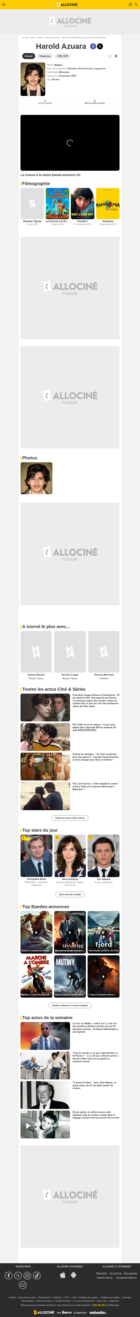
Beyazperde (130, 1273)
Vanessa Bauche (36, 674)
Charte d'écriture (63, 1301)
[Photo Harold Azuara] (36, 478)
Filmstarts (101, 1273)
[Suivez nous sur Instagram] (28, 1275)
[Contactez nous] (23, 1285)
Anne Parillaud (70, 879)
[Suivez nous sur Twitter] (18, 1275)
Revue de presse (45, 1301)
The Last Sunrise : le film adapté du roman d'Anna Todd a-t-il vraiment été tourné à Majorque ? (95, 786)
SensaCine (115, 1273)
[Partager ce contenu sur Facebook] (93, 46)
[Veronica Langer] (70, 652)
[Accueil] (67, 4)
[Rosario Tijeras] (32, 203)
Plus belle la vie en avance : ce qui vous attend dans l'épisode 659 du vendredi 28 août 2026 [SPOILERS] (94, 727)
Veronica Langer (70, 674)
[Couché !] (82, 203)
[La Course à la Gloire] (57, 203)
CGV (74, 1297)
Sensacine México (126, 1277)
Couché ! (82, 221)
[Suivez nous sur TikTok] (37, 1275)
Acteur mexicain (53, 38)
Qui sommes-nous (27, 1297)
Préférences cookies (110, 1297)
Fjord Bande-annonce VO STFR (104, 950)
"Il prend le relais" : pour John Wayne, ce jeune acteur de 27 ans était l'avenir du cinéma (94, 1085)
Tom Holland (103, 879)
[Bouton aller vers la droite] (116, 56)
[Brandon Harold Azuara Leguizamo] (32, 79)
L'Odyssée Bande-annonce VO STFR (104, 995)
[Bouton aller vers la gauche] (110, 56)
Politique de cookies (88, 1297)
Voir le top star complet (70, 894)
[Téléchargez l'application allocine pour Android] (75, 1274)
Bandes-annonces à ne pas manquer (70, 1005)
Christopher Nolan (36, 879)
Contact (12, 1297)
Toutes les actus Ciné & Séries (70, 818)
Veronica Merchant (104, 674)
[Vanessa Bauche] (36, 652)
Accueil (25, 38)
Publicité (57, 1297)
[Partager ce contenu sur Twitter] (100, 46)
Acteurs (40, 38)
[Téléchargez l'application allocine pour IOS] (65, 1274)
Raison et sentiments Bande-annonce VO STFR (36, 950)
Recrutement (45, 1297)
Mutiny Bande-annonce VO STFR (70, 995)
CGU (66, 1297)
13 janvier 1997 (67, 75)
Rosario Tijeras (32, 221)
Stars (33, 38)
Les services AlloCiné (84, 1301)
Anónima (107, 221)
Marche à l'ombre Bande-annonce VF (36, 995)
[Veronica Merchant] (104, 652)
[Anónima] (108, 203)
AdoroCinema (104, 1277)
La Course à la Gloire (57, 221)
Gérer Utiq (101, 1301)
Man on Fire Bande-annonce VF (70, 950)
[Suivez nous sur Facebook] (9, 1275)
